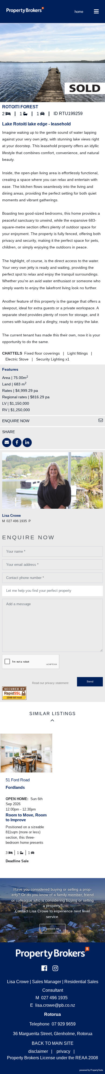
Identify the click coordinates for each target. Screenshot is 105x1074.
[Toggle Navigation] (96, 11)
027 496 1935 (52, 997)
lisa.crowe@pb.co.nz (55, 1005)
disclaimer (38, 1051)
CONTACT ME (53, 928)
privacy (63, 1051)
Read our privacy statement (50, 683)
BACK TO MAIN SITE (53, 1043)
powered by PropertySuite (91, 1070)
